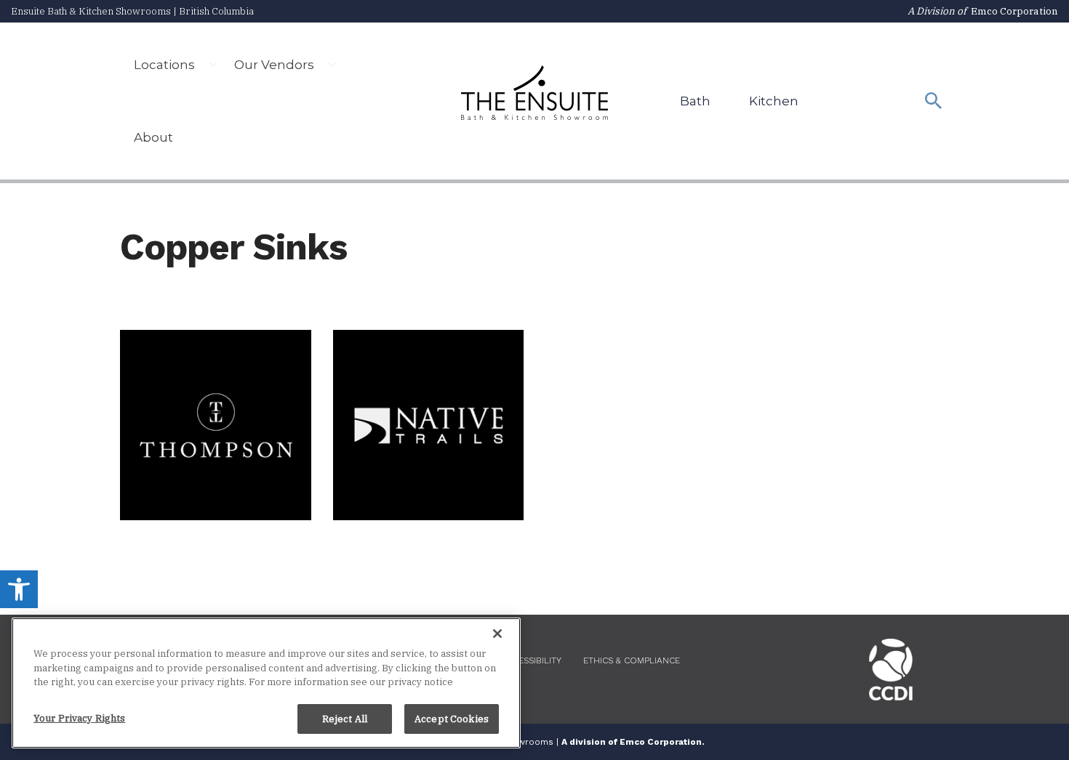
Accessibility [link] (531, 660)
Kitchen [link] (773, 101)
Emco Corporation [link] (1014, 10)
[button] (213, 64)
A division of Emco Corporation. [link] (633, 742)
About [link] (153, 137)
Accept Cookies (452, 718)
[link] (19, 589)
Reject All (344, 718)
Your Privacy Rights (79, 717)
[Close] (497, 634)
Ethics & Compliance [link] (631, 660)
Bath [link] (695, 101)
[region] (266, 683)
